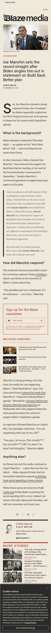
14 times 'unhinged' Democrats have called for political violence (35, 575)
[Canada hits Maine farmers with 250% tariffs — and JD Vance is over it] (12, 565)
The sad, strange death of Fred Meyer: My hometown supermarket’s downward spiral (36, 552)
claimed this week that (33, 392)
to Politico (41, 274)
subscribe (10, 2)
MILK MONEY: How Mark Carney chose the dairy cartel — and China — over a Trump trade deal (32, 369)
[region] (25, 608)
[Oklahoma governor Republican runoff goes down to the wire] (9, 350)
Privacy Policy (31, 326)
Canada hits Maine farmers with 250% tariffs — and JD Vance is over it (35, 563)
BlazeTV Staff (30, 569)
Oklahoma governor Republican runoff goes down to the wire (32, 348)
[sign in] (1, 2)
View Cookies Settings (25, 628)
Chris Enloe (9, 85)
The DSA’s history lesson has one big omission (32, 358)
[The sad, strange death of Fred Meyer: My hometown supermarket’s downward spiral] (12, 553)
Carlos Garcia (30, 581)
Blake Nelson (30, 557)
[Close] (48, 587)
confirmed (8, 492)
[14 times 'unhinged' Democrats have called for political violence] (12, 577)
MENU (45, 9)
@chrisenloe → (23, 538)
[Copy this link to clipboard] (33, 514)
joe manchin (10, 56)
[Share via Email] (28, 514)
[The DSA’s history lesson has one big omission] (9, 360)
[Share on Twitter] (22, 514)
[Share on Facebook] (17, 514)
